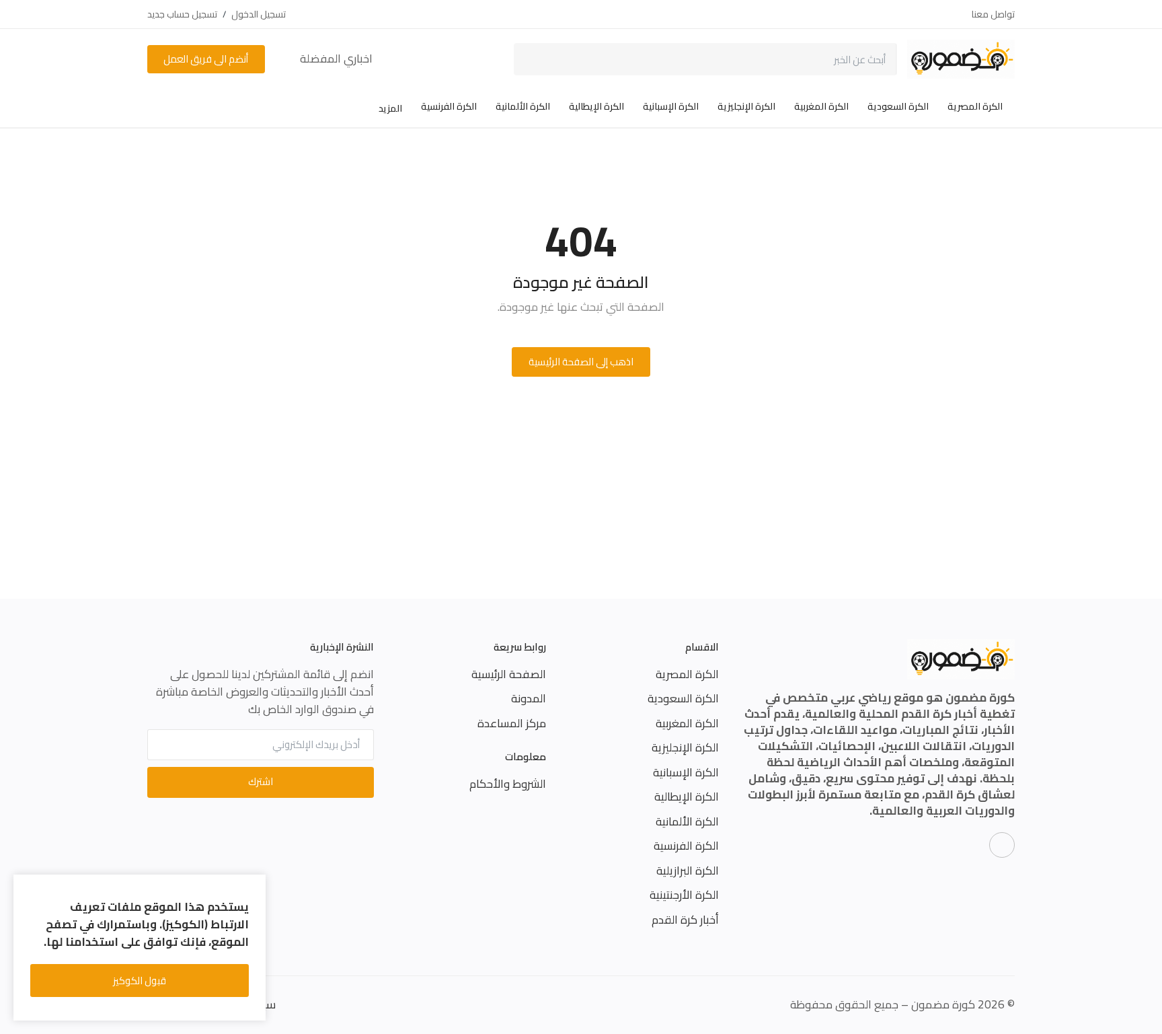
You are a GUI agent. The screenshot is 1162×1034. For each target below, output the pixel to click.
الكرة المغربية (821, 106)
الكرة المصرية (975, 106)
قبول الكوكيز (139, 980)
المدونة (528, 698)
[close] (253, 887)
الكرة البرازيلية (687, 870)
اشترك (260, 781)
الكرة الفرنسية (449, 106)
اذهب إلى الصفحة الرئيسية (581, 362)
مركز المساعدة (511, 723)
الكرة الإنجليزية (746, 106)
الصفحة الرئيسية (508, 674)
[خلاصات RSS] (1002, 845)
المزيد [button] (389, 108)
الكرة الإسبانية (671, 106)
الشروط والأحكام (507, 784)
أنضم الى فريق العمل (205, 59)
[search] (533, 59)
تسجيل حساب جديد (182, 14)
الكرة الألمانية (523, 106)
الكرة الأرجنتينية (684, 895)
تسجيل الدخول (258, 14)
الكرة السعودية (898, 106)
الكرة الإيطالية (596, 106)
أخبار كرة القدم (685, 919)
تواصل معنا (993, 14)
